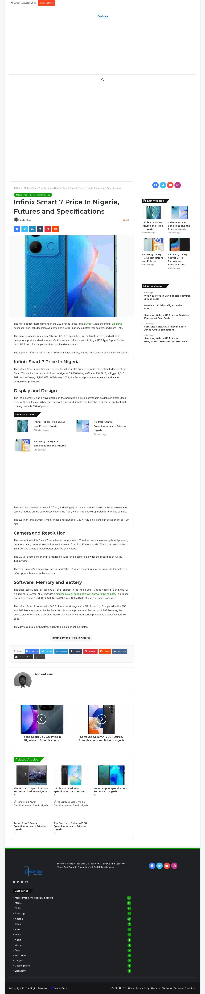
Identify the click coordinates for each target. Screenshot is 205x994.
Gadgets (19, 960)
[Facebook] (15, 882)
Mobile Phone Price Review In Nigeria (42, 188)
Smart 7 (89, 323)
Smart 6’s (117, 323)
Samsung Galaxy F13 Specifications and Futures (152, 258)
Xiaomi (18, 945)
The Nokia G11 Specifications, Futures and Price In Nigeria (31, 790)
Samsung (20, 913)
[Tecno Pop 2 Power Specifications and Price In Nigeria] (31, 810)
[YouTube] (23, 882)
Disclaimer (167, 988)
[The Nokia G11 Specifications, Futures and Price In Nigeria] (31, 775)
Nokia (18, 908)
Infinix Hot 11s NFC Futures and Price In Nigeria (152, 226)
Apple (18, 939)
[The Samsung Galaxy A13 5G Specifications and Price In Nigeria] (71, 810)
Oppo (18, 924)
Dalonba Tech (60, 988)
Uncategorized (22, 965)
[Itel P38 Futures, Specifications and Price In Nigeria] (82, 426)
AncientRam (25, 220)
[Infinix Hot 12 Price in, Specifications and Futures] (71, 775)
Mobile (18, 903)
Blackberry (20, 970)
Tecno (18, 934)
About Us (155, 988)
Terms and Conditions (184, 988)
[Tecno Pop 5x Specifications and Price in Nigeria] (111, 775)
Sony (17, 950)
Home (19, 188)
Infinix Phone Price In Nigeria (72, 637)
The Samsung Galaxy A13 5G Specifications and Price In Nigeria (70, 826)
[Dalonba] (102, 16)
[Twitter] (19, 882)
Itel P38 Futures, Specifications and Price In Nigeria (110, 426)
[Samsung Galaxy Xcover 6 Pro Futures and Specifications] (179, 244)
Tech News (20, 955)
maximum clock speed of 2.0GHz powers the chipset (85, 593)
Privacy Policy (142, 988)
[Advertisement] (102, 48)
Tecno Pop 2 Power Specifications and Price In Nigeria (30, 826)
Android (19, 918)
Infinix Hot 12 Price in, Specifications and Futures (70, 790)
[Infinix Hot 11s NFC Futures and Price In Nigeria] (23, 426)
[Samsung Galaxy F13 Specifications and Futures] (23, 445)
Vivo (17, 929)
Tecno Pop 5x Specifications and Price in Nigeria (111, 790)
